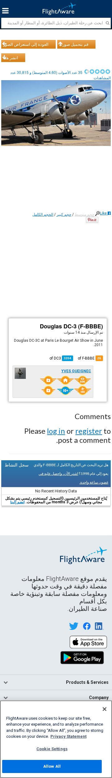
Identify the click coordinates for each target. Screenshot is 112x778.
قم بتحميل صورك (73, 44)
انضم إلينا (17, 502)
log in (56, 430)
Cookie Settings (52, 749)
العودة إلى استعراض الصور (26, 44)
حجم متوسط (84, 214)
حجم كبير (64, 214)
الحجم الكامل (42, 214)
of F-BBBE (89, 358)
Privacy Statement (68, 736)
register (88, 430)
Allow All (52, 766)
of (60, 358)
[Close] (104, 709)
